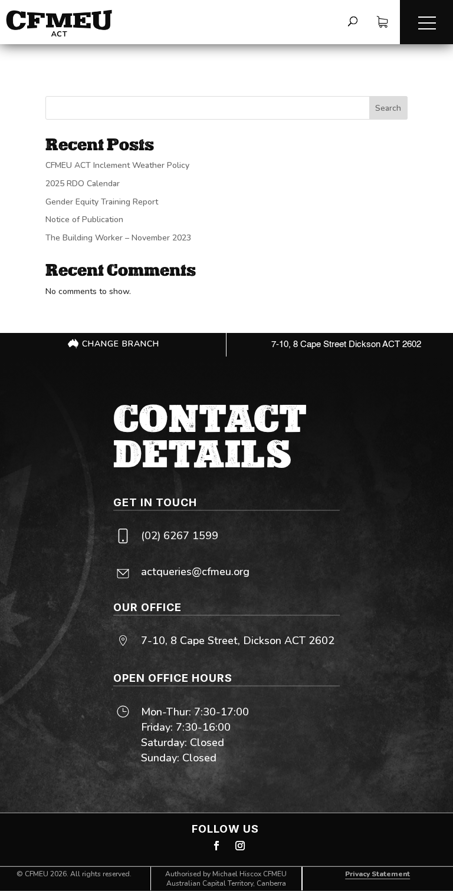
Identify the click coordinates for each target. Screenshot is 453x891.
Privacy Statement (377, 874)
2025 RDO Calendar (82, 183)
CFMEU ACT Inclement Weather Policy (117, 165)
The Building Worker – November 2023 (118, 237)
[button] (426, 22)
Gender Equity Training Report (101, 201)
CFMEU (36, 874)
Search (388, 108)
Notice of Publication (84, 219)
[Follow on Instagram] (240, 845)
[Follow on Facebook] (216, 845)
